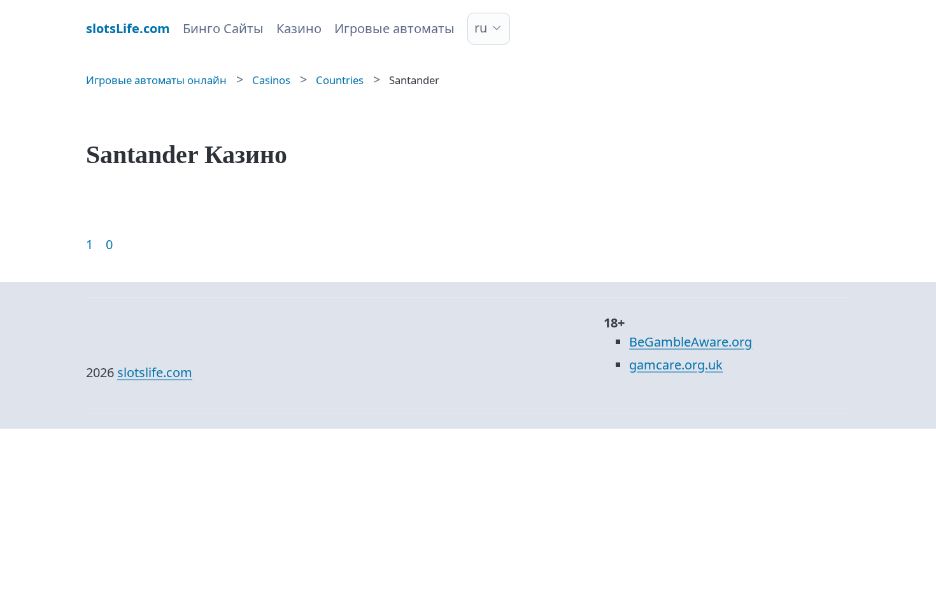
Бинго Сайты (223, 28)
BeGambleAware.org (690, 341)
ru (480, 27)
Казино (299, 28)
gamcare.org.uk (676, 364)
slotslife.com (154, 372)
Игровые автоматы (394, 28)
